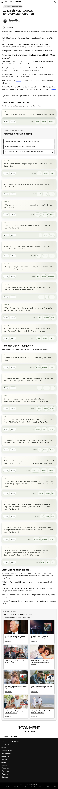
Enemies (48, 493)
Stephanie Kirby (13, 20)
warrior (18, 80)
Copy (7, 121)
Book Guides (5, 759)
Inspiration (46, 388)
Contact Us (4, 765)
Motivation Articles (7, 750)
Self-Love (45, 338)
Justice (37, 121)
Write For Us (23, 786)
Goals (40, 317)
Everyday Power (7, 6)
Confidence (45, 214)
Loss (42, 516)
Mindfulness (51, 276)
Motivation (46, 317)
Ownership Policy (46, 786)
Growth (52, 173)
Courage (46, 408)
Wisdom (38, 214)
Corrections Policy (37, 786)
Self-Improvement (6, 753)
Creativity (41, 493)
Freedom (44, 121)
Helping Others (35, 470)
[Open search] (54, 1)
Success (52, 214)
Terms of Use (30, 786)
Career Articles (5, 756)
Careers (18, 786)
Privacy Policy (54, 786)
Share (13, 121)
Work (53, 562)
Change (39, 173)
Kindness (44, 470)
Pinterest (5, 774)
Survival (52, 408)
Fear (40, 449)
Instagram (6, 777)
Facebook (5, 768)
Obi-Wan (52, 89)
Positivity (41, 297)
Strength (46, 173)
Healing (47, 516)
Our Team (8, 786)
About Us (4, 762)
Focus (52, 317)
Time (38, 276)
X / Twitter (6, 771)
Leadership (51, 121)
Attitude (44, 276)
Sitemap (4, 747)
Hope (52, 388)
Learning (52, 193)
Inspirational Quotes (17, 6)
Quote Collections (6, 745)
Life (40, 235)
